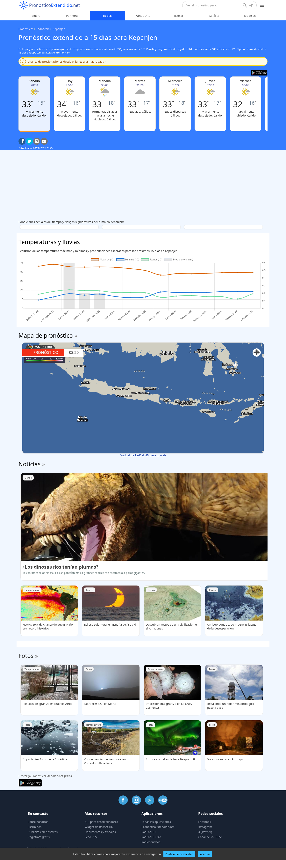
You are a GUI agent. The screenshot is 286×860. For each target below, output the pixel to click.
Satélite (214, 16)
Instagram (205, 827)
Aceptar (205, 854)
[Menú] (262, 5)
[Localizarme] (251, 6)
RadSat (178, 16)
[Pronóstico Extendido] (49, 5)
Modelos (250, 16)
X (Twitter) (205, 832)
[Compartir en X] (29, 141)
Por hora (72, 16)
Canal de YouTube (210, 837)
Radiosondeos (150, 842)
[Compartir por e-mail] (44, 141)
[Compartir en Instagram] (36, 141)
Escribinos (34, 827)
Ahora (36, 16)
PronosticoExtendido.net (157, 827)
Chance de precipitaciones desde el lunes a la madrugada (67, 61)
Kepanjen (59, 29)
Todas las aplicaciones (156, 822)
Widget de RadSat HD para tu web (143, 455)
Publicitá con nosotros (43, 832)
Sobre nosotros (38, 822)
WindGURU (143, 16)
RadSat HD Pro (151, 837)
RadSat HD (148, 832)
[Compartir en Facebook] (21, 141)
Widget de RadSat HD (99, 827)
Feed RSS (91, 837)
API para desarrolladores (101, 822)
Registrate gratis (39, 837)
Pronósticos (25, 29)
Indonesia (43, 29)
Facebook (204, 822)
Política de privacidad (179, 854)
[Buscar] (245, 6)
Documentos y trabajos (100, 832)
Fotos (25, 656)
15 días (107, 16)
